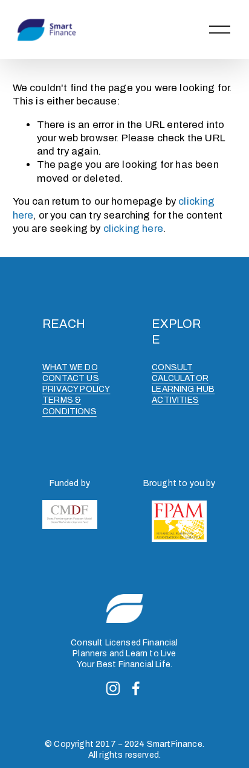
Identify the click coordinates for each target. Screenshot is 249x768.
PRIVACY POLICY (76, 389)
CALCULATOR (180, 378)
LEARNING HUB (183, 389)
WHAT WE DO (70, 367)
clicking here (133, 228)
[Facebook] (136, 688)
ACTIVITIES (175, 400)
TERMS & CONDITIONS (69, 405)
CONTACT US (70, 378)
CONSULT (172, 367)
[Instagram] (113, 688)
